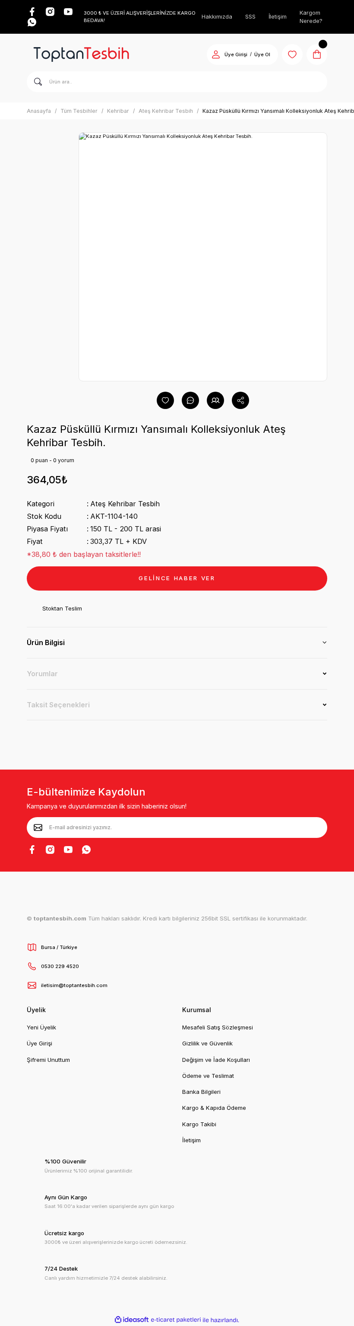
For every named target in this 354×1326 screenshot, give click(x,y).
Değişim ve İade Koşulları (216, 1059)
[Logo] (81, 54)
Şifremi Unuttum (48, 1059)
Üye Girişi (235, 54)
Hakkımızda (217, 16)
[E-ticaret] (176, 1320)
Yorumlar (42, 673)
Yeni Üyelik (41, 1027)
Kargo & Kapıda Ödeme (214, 1107)
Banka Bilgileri (201, 1091)
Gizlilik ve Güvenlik (207, 1043)
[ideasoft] (131, 1320)
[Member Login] (216, 54)
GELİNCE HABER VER (177, 578)
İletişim (278, 16)
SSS (250, 16)
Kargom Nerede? (311, 17)
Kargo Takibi (199, 1124)
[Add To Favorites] (165, 400)
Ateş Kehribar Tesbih (125, 503)
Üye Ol (262, 54)
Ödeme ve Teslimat (208, 1075)
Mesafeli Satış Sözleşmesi (217, 1027)
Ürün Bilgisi (46, 642)
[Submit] (38, 827)
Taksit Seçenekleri (58, 704)
